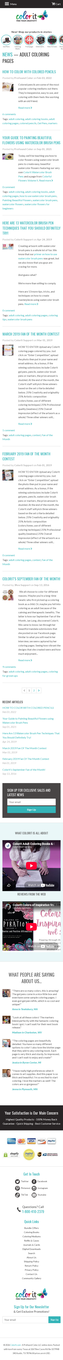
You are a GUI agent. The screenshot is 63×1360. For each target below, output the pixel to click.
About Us (31, 1257)
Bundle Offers (31, 1228)
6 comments (9, 114)
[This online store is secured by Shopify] (11, 1155)
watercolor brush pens (45, 200)
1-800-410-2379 (33, 1211)
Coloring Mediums (31, 1236)
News (7, 54)
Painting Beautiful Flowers (17, 200)
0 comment (8, 187)
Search (31, 1253)
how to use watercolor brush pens (38, 195)
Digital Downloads (31, 1249)
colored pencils (28, 123)
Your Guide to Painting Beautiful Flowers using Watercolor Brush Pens (31, 140)
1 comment (8, 430)
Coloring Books (31, 1232)
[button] (6, 40)
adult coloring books (36, 118)
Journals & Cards (31, 1244)
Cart (58, 3)
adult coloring (16, 118)
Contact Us (31, 1274)
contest (36, 435)
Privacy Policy (31, 1269)
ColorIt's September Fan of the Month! (31, 578)
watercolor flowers (13, 204)
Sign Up (31, 809)
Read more (24, 107)
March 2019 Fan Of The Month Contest (31, 333)
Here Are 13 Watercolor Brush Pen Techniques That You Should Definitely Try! (31, 228)
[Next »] (38, 690)
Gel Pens (42, 123)
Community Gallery (31, 1278)
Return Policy (31, 1265)
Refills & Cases (31, 1240)
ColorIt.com (15, 1345)
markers (52, 123)
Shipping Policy (31, 1261)
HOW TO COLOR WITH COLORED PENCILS (29, 71)
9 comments (9, 666)
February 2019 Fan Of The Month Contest (26, 456)
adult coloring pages (36, 315)
